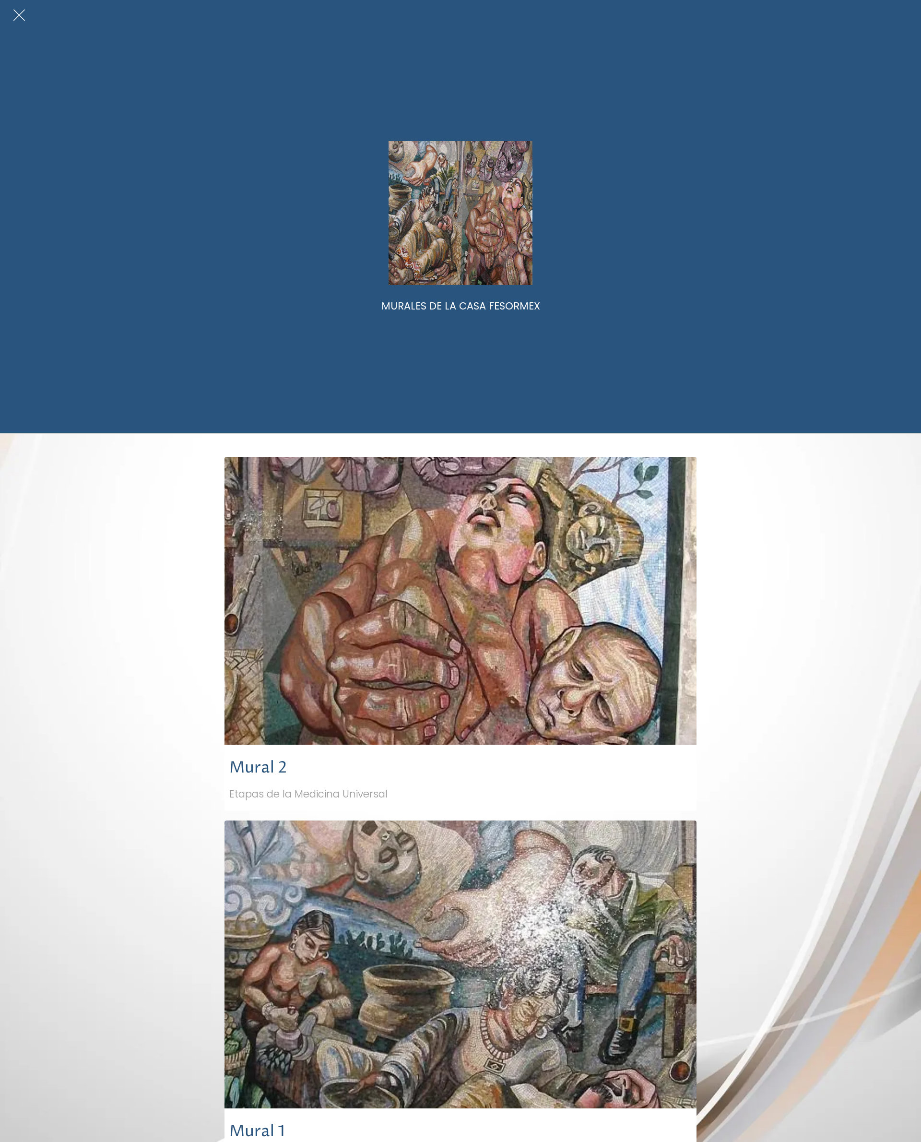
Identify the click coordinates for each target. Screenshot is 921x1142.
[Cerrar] (19, 15)
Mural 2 (258, 768)
